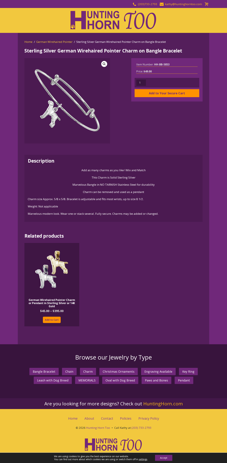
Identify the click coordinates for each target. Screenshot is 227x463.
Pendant (184, 380)
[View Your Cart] (206, 3)
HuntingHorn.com (163, 403)
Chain (69, 371)
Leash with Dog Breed (52, 380)
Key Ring (188, 371)
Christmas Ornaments (118, 371)
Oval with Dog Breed (120, 380)
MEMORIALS (87, 380)
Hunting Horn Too (98, 428)
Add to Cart (52, 319)
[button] (104, 64)
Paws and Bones (156, 380)
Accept (163, 457)
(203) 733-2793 (141, 428)
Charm (88, 371)
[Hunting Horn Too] (113, 20)
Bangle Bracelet (44, 371)
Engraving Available (158, 371)
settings (143, 459)
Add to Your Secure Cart (167, 93)
